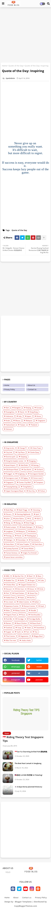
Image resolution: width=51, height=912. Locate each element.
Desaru (8, 514)
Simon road (37, 478)
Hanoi (22, 412)
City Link (9, 452)
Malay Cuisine (20, 610)
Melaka (33, 531)
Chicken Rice (10, 585)
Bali (7, 408)
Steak (29, 627)
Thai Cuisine (10, 636)
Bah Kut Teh (19, 576)
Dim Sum (20, 589)
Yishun (42, 491)
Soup (19, 627)
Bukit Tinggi (23, 510)
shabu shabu (26, 640)
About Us (31, 385)
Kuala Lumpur (11, 527)
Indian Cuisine (24, 602)
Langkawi (9, 531)
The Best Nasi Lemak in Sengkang (28, 763)
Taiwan (22, 425)
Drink (41, 589)
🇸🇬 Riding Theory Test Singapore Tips (23, 739)
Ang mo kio (10, 448)
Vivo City (32, 491)
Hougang (32, 461)
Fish (7, 593)
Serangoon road (12, 478)
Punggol (9, 474)
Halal (22, 597)
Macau (17, 420)
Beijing (28, 408)
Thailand (34, 425)
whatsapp (15, 666)
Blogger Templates (23, 901)
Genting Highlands (23, 514)
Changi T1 (23, 448)
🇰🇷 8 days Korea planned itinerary (28, 787)
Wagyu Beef (38, 636)
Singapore (41, 420)
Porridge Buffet (34, 619)
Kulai (40, 527)
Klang (8, 523)
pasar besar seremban (14, 557)
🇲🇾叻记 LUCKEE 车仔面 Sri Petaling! (28, 775)
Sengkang (21, 474)
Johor (8, 518)
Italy (20, 416)
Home (4, 65)
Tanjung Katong (11, 487)
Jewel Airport (10, 465)
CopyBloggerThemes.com (25, 906)
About (15, 897)
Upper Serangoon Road (14, 491)
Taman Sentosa (11, 553)
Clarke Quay (34, 452)
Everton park (10, 457)
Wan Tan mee (11, 640)
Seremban (22, 540)
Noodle (33, 610)
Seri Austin (35, 540)
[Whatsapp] (27, 237)
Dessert (9, 589)
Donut (31, 589)
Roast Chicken (22, 623)
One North (27, 469)
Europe (39, 408)
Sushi (19, 632)
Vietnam (9, 429)
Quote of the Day (15, 65)
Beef (30, 576)
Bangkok (17, 408)
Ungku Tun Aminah (30, 553)
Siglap (25, 478)
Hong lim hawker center (14, 461)
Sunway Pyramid (12, 548)
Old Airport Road (12, 469)
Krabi (8, 420)
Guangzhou (10, 412)
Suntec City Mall (25, 482)
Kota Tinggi (30, 523)
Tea (36, 632)
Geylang (24, 457)
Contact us (26, 897)
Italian (36, 602)
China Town (36, 448)
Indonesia (9, 416)
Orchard (40, 469)
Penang (9, 536)
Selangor (9, 540)
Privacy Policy (9, 389)
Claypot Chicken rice (28, 585)
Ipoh (37, 514)
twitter (39, 660)
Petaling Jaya (31, 536)
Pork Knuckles (35, 615)
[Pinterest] (33, 237)
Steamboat (40, 627)
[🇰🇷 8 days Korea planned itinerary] (8, 790)
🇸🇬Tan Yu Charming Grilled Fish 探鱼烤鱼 (31, 751)
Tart (27, 632)
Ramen (8, 623)
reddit (39, 666)
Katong (35, 465)
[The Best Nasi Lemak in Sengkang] (8, 766)
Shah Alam (38, 544)
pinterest (16, 673)
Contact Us (32, 389)
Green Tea (33, 593)
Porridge (20, 619)
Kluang (18, 523)
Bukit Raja (9, 510)
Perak (19, 536)
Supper (8, 632)
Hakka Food (10, 597)
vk (39, 673)
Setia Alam (10, 544)
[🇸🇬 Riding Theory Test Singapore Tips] (25, 713)
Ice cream (9, 602)
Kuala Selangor (27, 527)
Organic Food (11, 615)
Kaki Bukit (24, 465)
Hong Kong (34, 412)
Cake (42, 580)
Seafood (9, 627)
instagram (15, 679)
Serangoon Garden (37, 474)
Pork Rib (9, 619)
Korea (39, 416)
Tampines (39, 482)
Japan (29, 416)
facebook (15, 660)
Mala (8, 610)
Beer (39, 576)
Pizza (23, 615)
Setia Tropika (24, 544)
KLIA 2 (39, 518)
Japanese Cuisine (12, 606)
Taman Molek (28, 548)
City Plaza (21, 452)
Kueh (42, 606)
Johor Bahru (19, 518)
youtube (39, 679)
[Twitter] (22, 237)
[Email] (38, 237)
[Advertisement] (25, 35)
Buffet (22, 580)
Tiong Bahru (27, 487)
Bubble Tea (10, 580)
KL (30, 518)
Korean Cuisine (29, 606)
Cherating (36, 510)
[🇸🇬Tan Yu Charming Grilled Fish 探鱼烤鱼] (8, 755)
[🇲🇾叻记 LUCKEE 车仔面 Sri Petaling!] (8, 778)
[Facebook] (17, 237)
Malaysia (29, 420)
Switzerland (10, 425)
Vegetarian (24, 636)
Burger (32, 580)
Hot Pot (32, 597)
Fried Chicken (19, 593)
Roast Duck (36, 623)
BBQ (7, 576)
